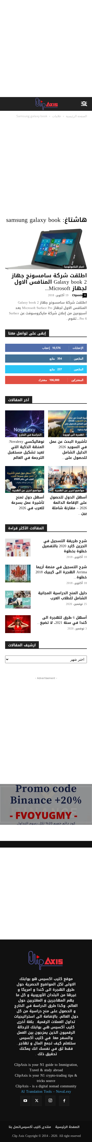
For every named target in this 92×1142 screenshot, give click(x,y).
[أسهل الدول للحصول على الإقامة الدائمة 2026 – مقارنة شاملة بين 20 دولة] (67, 479)
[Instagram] (50, 1101)
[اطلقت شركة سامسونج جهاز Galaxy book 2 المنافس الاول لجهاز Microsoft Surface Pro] (46, 249)
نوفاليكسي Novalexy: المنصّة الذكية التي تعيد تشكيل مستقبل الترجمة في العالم (26, 449)
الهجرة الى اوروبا (73, 435)
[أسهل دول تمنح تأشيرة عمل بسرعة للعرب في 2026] (24, 479)
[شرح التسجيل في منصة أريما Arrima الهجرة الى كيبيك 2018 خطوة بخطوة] (18, 573)
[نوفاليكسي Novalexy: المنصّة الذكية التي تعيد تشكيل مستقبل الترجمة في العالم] (24, 423)
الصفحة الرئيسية (76, 116)
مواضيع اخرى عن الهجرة (26, 491)
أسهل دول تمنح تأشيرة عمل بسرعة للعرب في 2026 (27, 502)
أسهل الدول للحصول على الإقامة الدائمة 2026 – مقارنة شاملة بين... (68, 505)
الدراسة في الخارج (30, 435)
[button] (85, 104)
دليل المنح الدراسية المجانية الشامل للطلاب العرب (62, 596)
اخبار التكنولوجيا (74, 267)
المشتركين (77, 380)
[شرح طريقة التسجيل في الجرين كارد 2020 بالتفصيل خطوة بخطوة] (18, 547)
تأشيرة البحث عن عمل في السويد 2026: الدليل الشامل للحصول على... (68, 449)
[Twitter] (36, 1101)
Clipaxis (77, 295)
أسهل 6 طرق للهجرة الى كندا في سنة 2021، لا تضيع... (62, 620)
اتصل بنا (15, 1127)
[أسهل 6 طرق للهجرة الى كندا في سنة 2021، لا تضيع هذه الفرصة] (18, 624)
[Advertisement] (46, 48)
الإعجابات (78, 348)
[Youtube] (25, 1101)
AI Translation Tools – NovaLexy (46, 1091)
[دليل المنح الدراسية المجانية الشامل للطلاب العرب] (18, 600)
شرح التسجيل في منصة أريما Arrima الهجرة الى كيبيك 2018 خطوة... (61, 572)
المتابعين (78, 358)
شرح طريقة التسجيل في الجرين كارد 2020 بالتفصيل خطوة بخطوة (64, 546)
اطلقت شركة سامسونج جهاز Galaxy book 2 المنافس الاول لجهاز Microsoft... (49, 281)
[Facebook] (64, 1101)
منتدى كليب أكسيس (36, 1127)
